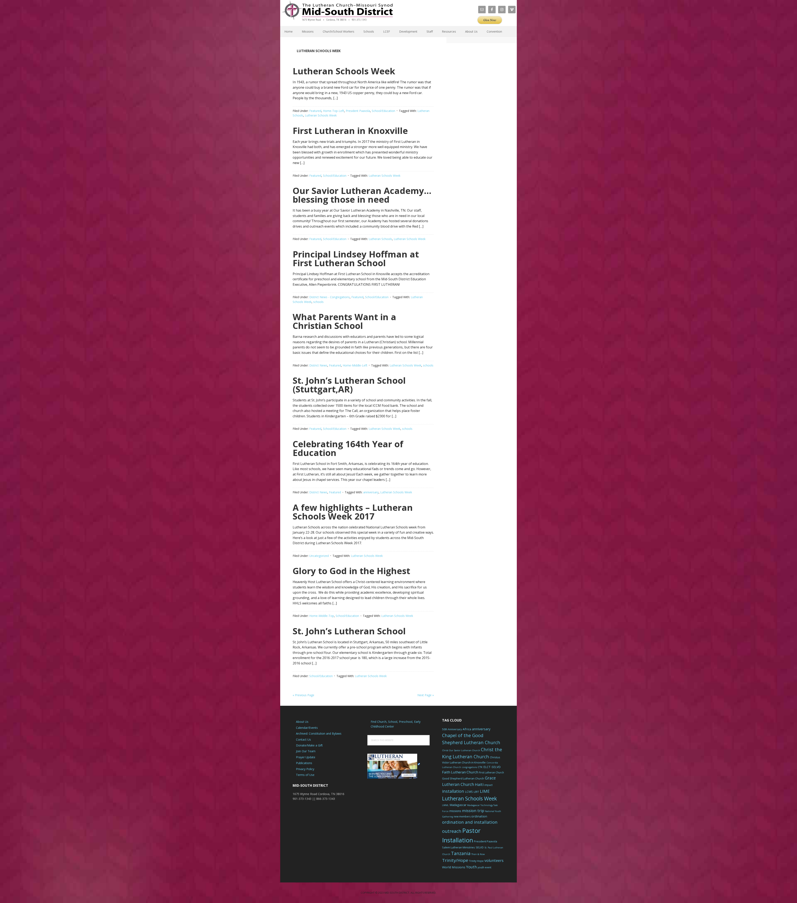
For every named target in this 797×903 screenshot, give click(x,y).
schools (318, 302)
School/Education (383, 111)
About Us (302, 722)
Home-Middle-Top (321, 616)
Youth (471, 866)
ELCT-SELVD (492, 767)
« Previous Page (303, 695)
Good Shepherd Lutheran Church (463, 778)
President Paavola (358, 111)
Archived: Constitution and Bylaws (318, 733)
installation (453, 791)
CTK (480, 767)
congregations (469, 767)
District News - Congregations (329, 297)
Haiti (479, 784)
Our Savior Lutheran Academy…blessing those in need (362, 195)
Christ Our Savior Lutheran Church (461, 750)
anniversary (371, 492)
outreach (451, 831)
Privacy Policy (305, 769)
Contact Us (303, 739)
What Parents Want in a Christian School (344, 321)
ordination (479, 816)
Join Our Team (305, 751)
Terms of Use (305, 775)
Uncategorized (319, 556)
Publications (304, 763)
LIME (485, 791)
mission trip (473, 810)
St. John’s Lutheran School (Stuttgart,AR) (349, 384)
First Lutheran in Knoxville (350, 130)
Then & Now (478, 854)
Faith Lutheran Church (460, 772)
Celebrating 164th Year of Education (348, 448)
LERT (476, 792)
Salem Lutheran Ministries (458, 847)
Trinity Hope (476, 861)
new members (462, 816)
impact (488, 785)
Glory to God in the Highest (351, 571)
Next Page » (425, 695)
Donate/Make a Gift (309, 745)
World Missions (453, 867)
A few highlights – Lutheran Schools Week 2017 (353, 511)
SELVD (480, 847)
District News (318, 365)
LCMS (469, 792)
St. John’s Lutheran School (349, 631)
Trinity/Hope (455, 860)
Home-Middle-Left (355, 365)
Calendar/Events (307, 728)
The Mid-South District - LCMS (337, 13)
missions (455, 811)
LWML (445, 805)
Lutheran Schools (380, 239)
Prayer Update (305, 757)
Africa (467, 729)
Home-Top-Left (333, 111)
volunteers (494, 860)
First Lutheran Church (491, 772)
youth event (484, 867)
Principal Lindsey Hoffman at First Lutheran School (356, 258)
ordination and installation (470, 822)
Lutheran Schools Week (344, 71)
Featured (315, 111)
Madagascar (458, 805)
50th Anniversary (452, 729)
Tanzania (461, 853)
